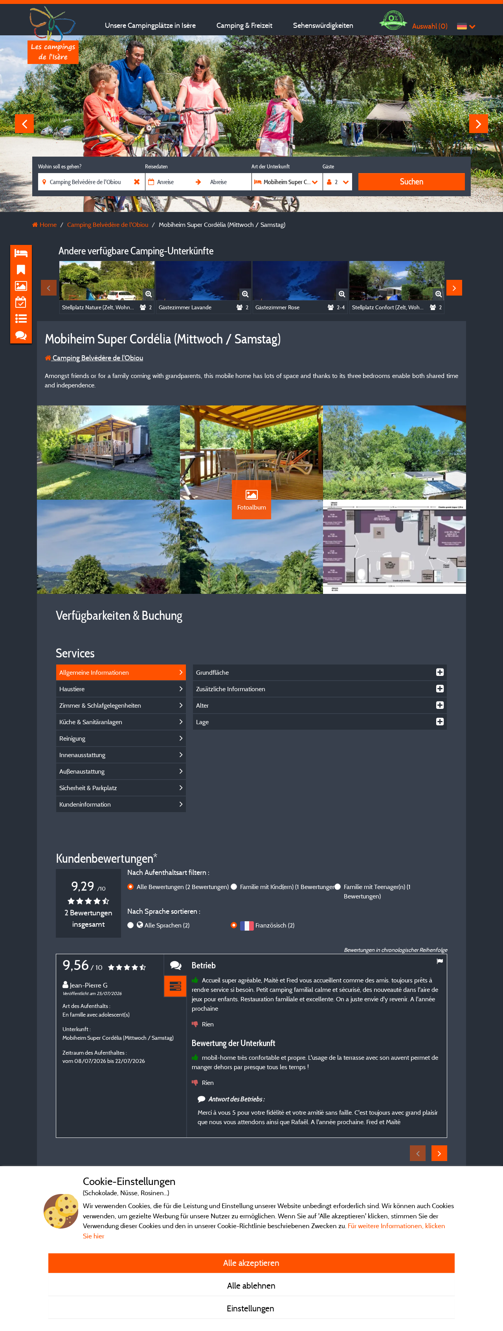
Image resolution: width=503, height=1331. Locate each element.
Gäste (328, 166)
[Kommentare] (175, 965)
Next (478, 123)
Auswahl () (430, 26)
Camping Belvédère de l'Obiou (97, 357)
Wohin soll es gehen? (59, 166)
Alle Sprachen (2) (167, 925)
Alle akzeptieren (251, 1263)
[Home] (53, 21)
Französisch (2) (274, 925)
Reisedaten (156, 166)
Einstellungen (251, 1308)
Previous (24, 123)
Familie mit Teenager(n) (377, 891)
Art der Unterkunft (271, 166)
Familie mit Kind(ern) (289, 887)
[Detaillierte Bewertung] (175, 986)
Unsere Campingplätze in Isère (150, 25)
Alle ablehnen (251, 1285)
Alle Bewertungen (183, 887)
